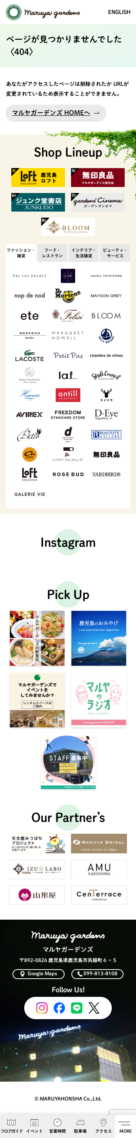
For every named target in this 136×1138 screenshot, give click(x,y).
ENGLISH (119, 12)
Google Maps (42, 973)
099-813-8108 (100, 973)
